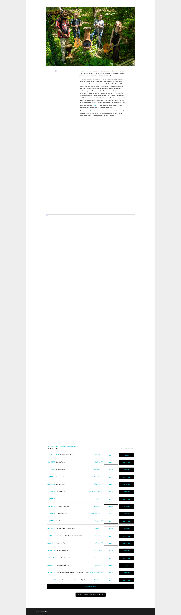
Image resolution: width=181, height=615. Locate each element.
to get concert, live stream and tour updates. (62, 446)
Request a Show (90, 587)
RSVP (111, 455)
